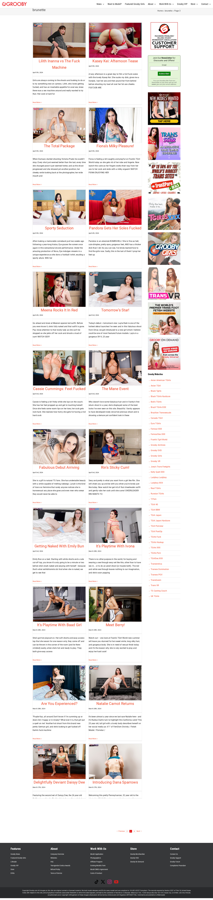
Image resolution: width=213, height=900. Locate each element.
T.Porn (153, 499)
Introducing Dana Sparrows (115, 782)
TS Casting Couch (159, 591)
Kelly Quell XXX (158, 472)
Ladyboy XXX (157, 483)
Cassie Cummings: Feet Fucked (59, 389)
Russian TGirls (157, 493)
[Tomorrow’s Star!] (115, 289)
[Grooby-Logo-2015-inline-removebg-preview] (14, 3)
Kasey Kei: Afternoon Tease (115, 61)
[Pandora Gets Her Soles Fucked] (115, 207)
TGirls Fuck (156, 537)
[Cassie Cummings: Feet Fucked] (59, 368)
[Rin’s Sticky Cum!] (115, 446)
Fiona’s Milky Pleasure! (115, 146)
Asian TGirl (156, 386)
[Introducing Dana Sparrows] (115, 761)
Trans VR (155, 585)
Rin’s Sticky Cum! (115, 467)
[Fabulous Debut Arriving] (59, 446)
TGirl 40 (154, 504)
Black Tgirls (156, 391)
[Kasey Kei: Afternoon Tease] (115, 40)
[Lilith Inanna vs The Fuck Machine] (59, 40)
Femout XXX (156, 429)
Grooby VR (155, 461)
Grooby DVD (156, 450)
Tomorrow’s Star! (115, 310)
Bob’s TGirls (156, 402)
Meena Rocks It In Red (59, 310)
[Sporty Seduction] (59, 207)
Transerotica (156, 564)
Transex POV (156, 574)
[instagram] (109, 882)
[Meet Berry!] (115, 604)
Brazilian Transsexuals (161, 412)
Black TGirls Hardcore (160, 396)
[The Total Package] (59, 125)
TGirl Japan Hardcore (160, 520)
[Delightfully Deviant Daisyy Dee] (59, 761)
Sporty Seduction (59, 228)
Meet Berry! (115, 625)
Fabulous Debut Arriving (59, 467)
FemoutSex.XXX (158, 434)
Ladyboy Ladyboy (159, 477)
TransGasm (156, 580)
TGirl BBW (155, 510)
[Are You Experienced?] (59, 682)
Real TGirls (156, 488)
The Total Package (59, 146)
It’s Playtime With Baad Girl (59, 625)
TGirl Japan (156, 515)
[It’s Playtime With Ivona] (115, 525)
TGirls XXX (155, 547)
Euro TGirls (156, 423)
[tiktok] (96, 882)
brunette (168, 11)
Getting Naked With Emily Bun (59, 546)
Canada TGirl (157, 418)
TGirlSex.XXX (157, 558)
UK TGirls (155, 596)
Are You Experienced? (59, 703)
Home (160, 11)
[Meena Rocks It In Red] (59, 289)
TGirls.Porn (156, 553)
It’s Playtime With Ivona (115, 546)
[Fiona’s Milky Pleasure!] (115, 125)
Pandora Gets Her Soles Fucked (115, 228)
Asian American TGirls (161, 380)
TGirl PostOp (156, 531)
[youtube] (116, 882)
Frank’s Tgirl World (159, 439)
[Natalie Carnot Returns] (115, 682)
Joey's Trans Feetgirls (160, 467)
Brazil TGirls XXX (158, 407)
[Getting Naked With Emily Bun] (59, 525)
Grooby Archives (158, 445)
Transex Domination (160, 569)
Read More (36, 102)
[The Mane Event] (115, 368)
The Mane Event (115, 389)
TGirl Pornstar (157, 526)
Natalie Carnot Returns (115, 703)
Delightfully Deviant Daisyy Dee (59, 782)
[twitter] (103, 882)
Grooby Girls (156, 456)
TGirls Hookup (157, 542)
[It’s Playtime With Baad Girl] (59, 604)
